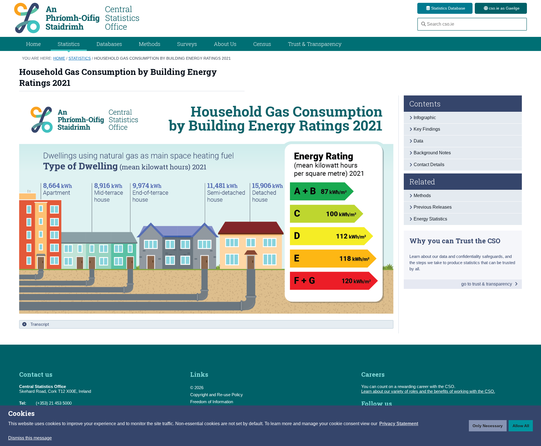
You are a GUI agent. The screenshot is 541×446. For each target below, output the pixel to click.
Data (418, 141)
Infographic (425, 117)
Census (262, 43)
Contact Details (429, 164)
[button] (398, 424)
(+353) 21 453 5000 (54, 403)
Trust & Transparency (315, 43)
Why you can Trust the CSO (454, 240)
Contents (425, 104)
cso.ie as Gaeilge (504, 8)
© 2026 (196, 387)
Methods (149, 43)
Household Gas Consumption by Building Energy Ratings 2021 (162, 58)
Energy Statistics (430, 219)
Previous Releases (433, 207)
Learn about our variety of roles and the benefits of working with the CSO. (428, 391)
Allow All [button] (521, 425)
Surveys (187, 43)
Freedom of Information (211, 401)
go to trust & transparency (487, 284)
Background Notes (432, 152)
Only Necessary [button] (488, 425)
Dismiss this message (30, 438)
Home (33, 43)
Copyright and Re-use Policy (216, 394)
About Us (225, 43)
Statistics (79, 58)
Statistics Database (447, 8)
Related (422, 182)
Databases (109, 43)
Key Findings (427, 129)
